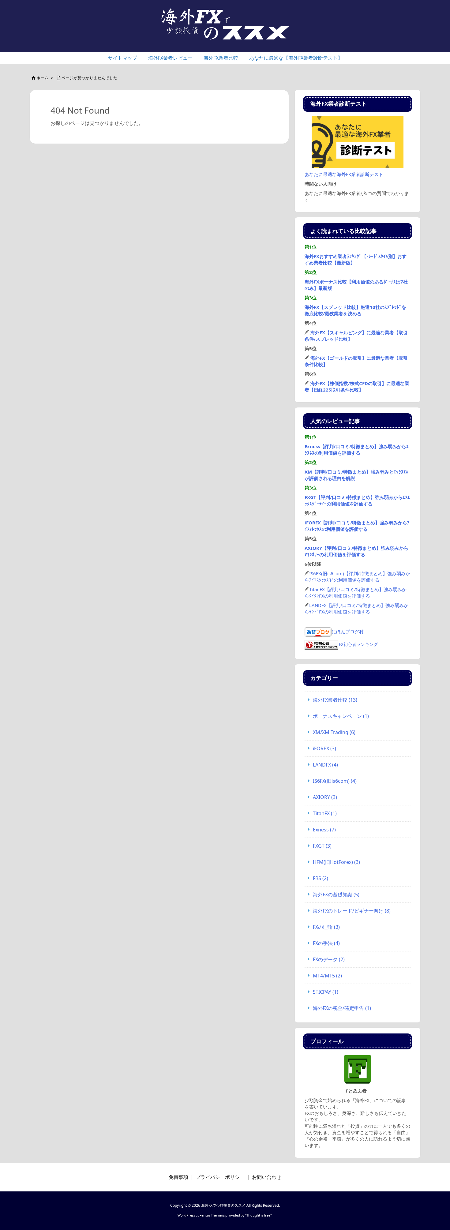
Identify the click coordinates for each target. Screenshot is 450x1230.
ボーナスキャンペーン (341, 716)
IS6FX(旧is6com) (335, 781)
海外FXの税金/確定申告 (342, 1008)
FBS (320, 878)
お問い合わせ (266, 1177)
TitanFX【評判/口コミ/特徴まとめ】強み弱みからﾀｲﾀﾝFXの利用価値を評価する (356, 592)
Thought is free (258, 1215)
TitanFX (325, 813)
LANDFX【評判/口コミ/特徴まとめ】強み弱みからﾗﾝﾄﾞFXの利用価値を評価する (356, 608)
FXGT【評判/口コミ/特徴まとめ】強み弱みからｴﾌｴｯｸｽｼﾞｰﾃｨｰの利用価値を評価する (357, 500)
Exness (324, 829)
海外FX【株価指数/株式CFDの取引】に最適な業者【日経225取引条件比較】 (357, 386)
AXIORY (325, 797)
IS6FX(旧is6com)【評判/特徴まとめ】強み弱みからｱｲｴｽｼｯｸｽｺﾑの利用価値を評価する (357, 576)
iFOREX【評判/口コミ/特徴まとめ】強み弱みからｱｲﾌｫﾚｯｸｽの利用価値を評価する (357, 525)
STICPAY (325, 991)
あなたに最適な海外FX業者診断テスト (344, 174)
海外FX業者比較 (335, 699)
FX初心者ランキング (358, 644)
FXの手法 (326, 943)
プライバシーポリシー (220, 1177)
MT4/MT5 (327, 975)
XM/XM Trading (334, 732)
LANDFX (325, 764)
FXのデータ (329, 959)
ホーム (42, 78)
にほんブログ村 (348, 631)
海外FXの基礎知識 (336, 894)
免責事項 (178, 1177)
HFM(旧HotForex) (336, 862)
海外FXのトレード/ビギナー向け (352, 910)
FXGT (322, 845)
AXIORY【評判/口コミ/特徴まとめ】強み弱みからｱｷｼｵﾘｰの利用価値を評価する (356, 551)
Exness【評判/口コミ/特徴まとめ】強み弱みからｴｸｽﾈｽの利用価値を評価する (357, 449)
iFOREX (324, 748)
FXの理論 (326, 927)
